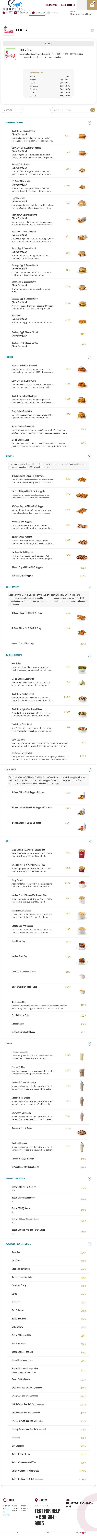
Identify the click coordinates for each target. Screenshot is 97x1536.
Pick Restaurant (22, 13)
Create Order (39, 13)
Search (8, 13)
